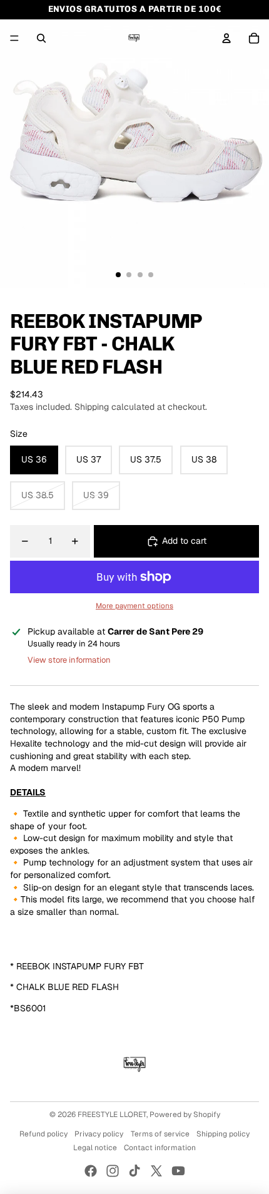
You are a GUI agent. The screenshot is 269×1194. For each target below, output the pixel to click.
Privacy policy (98, 1134)
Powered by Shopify (185, 1115)
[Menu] (14, 38)
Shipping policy (223, 1134)
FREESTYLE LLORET (112, 1115)
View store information (69, 660)
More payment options (134, 605)
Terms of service (160, 1134)
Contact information (160, 1148)
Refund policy (43, 1134)
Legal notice (95, 1148)
